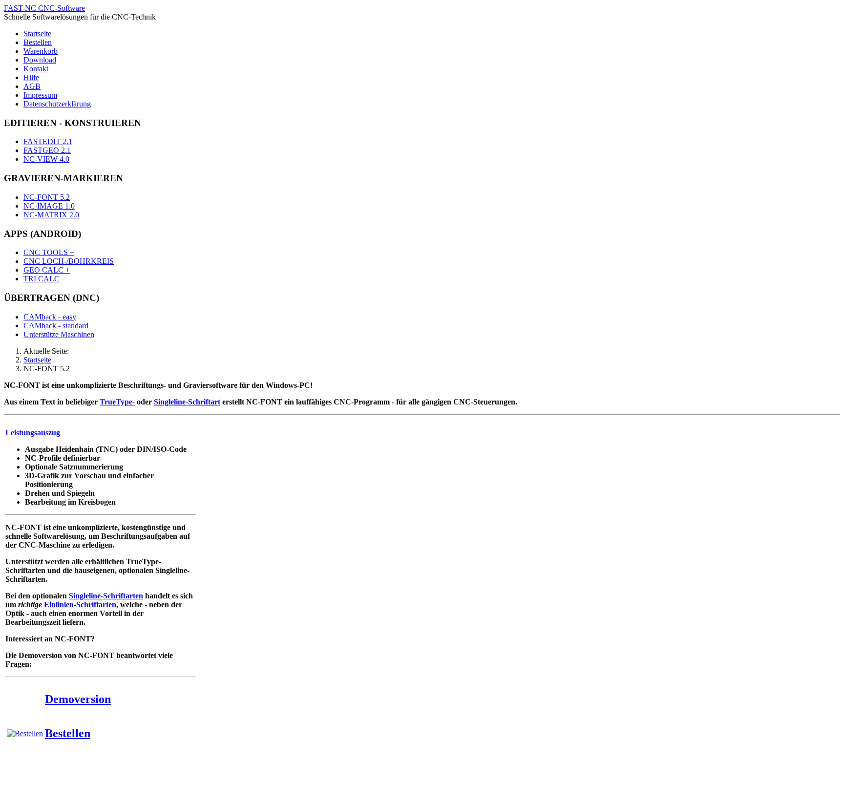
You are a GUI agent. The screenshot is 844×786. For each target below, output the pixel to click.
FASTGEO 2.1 (47, 150)
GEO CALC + (46, 270)
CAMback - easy (49, 317)
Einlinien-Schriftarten (80, 604)
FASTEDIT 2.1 (47, 141)
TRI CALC (41, 279)
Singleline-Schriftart (187, 402)
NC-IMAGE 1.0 (49, 206)
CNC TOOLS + (48, 252)
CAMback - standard (55, 325)
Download (39, 60)
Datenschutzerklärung (57, 104)
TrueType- (117, 402)
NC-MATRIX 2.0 (51, 215)
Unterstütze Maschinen (58, 334)
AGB (32, 86)
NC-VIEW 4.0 (46, 159)
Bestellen (37, 42)
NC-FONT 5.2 (46, 197)
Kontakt (35, 68)
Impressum (40, 95)
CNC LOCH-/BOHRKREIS (68, 261)
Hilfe (31, 77)
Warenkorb (40, 51)
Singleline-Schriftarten (106, 596)
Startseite (37, 33)
